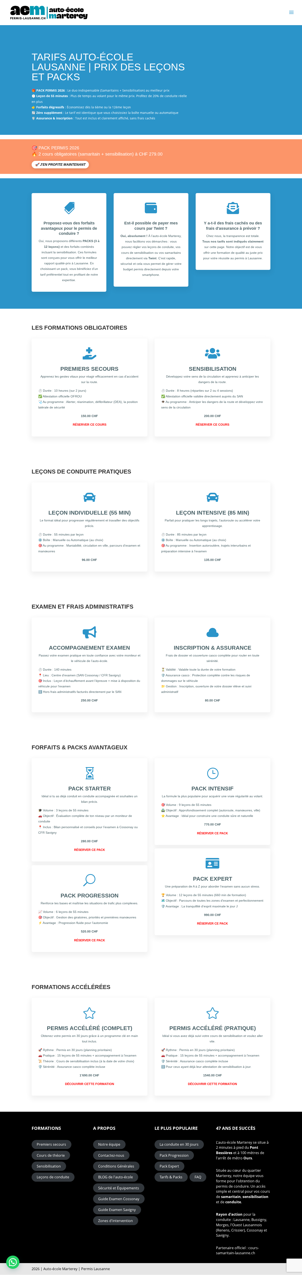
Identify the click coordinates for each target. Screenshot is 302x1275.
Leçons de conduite (53, 1177)
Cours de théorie (51, 1155)
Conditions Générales (116, 1166)
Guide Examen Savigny (117, 1209)
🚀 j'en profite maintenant (60, 164)
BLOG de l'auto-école (115, 1177)
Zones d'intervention (115, 1220)
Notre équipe (109, 1144)
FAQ (198, 1177)
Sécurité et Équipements (118, 1188)
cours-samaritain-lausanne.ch (237, 1250)
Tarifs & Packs (171, 1177)
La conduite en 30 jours (179, 1144)
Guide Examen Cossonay (118, 1198)
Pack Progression (174, 1155)
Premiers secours (51, 1144)
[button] (12, 1262)
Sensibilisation (49, 1166)
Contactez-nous (111, 1155)
